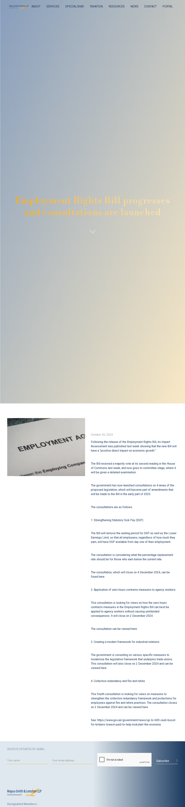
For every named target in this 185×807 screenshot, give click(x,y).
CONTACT (150, 6)
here (101, 576)
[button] (36, 6)
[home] (19, 6)
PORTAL (167, 6)
